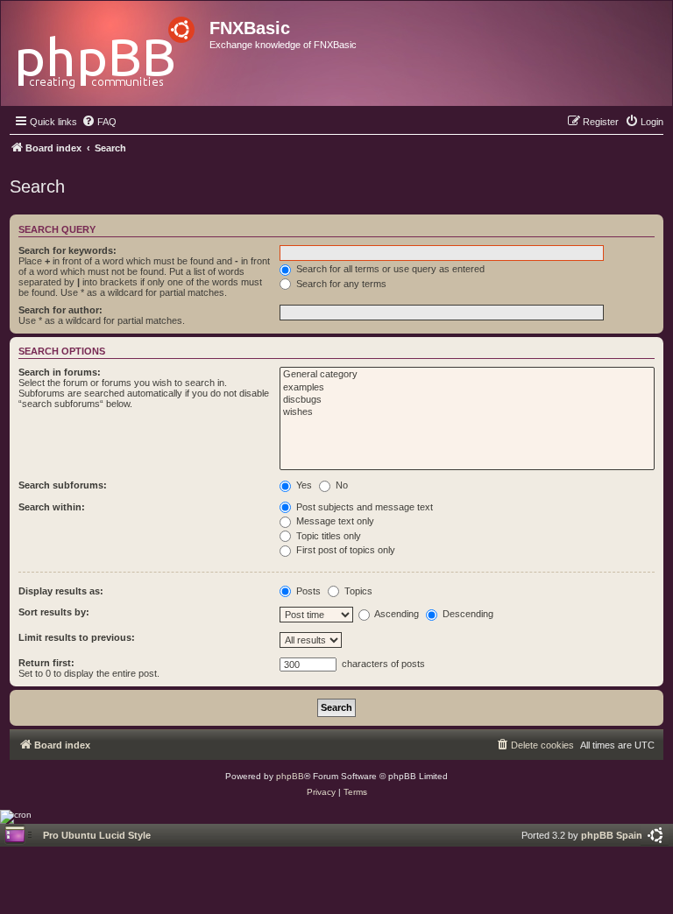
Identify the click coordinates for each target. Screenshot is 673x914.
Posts (307, 591)
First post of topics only (344, 550)
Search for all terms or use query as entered (389, 269)
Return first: (46, 662)
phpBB (290, 776)
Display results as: (60, 591)
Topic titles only (327, 536)
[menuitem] (99, 121)
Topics (357, 591)
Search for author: (60, 310)
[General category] (467, 375)
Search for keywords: (67, 250)
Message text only (334, 521)
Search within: (51, 507)
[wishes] (467, 412)
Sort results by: (53, 612)
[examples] (467, 388)
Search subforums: (62, 485)
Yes (303, 485)
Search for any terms (340, 283)
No (340, 485)
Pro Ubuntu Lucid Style (97, 835)
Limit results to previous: (76, 637)
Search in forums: (59, 372)
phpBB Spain (611, 835)
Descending (466, 613)
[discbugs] (467, 400)
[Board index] (107, 47)
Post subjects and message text (363, 507)
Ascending (395, 613)
